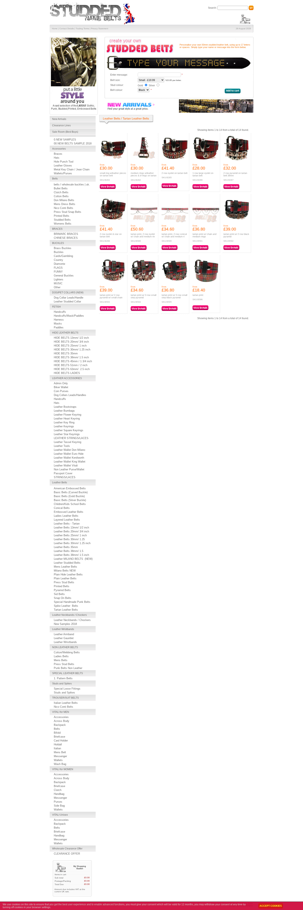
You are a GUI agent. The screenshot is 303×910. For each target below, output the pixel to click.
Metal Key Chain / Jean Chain (71, 169)
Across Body (61, 721)
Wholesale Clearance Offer (67, 848)
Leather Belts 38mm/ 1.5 (68, 551)
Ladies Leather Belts (66, 515)
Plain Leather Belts (65, 578)
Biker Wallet (61, 387)
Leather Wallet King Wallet (69, 461)
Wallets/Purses (63, 173)
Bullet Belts (61, 188)
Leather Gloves (63, 165)
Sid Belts (59, 594)
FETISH (56, 306)
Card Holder (61, 740)
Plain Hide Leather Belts (68, 574)
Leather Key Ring (64, 422)
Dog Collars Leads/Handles (70, 395)
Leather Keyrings (64, 426)
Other (57, 287)
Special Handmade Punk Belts (72, 601)
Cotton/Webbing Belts (67, 652)
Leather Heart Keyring (67, 418)
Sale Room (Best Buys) (65, 131)
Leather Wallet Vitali (66, 465)
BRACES (57, 228)
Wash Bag (60, 764)
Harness (59, 319)
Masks (58, 323)
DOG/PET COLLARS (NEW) (67, 292)
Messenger (60, 756)
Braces (58, 153)
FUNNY (58, 271)
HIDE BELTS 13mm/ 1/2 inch (71, 337)
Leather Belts (59, 482)
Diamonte (59, 263)
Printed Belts (61, 215)
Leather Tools (62, 445)
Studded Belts (62, 219)
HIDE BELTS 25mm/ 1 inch (70, 345)
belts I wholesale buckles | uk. (72, 184)
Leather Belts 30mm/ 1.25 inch (72, 543)
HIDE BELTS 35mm (66, 353)
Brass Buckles (62, 248)
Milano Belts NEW (65, 570)
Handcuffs (60, 311)
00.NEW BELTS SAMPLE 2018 (73, 143)
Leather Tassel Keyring (67, 442)
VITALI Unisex (60, 814)
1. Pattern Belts (63, 678)
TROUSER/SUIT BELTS (65, 697)
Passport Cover (63, 473)
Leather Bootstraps (65, 406)
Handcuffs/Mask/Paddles (69, 315)
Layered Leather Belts (67, 519)
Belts (55, 178)
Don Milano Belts (64, 200)
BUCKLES (58, 243)
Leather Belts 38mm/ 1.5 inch (71, 554)
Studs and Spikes (62, 683)
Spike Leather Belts (66, 605)
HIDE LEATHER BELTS (65, 332)
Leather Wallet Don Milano (69, 449)
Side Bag (59, 805)
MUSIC (58, 283)
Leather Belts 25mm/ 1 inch (70, 535)
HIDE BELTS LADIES (67, 373)
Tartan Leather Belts (66, 609)
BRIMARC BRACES (66, 233)
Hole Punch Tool (63, 161)
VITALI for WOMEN (62, 769)
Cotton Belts (61, 196)
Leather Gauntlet (64, 638)
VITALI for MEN (60, 712)
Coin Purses (61, 391)
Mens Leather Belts (65, 566)
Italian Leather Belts (66, 702)
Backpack (60, 724)
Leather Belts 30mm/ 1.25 (69, 539)
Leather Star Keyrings (67, 434)
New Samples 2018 (65, 623)
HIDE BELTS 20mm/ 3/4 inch (71, 341)
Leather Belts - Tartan (67, 523)
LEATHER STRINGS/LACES (71, 438)
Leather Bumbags (64, 410)
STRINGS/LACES (64, 477)
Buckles (58, 252)
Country (58, 259)
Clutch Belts (61, 192)
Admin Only (61, 383)
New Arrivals (59, 119)
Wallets (58, 760)
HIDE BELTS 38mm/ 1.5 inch (71, 357)
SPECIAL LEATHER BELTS (67, 673)
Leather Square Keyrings (68, 430)
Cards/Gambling (63, 256)
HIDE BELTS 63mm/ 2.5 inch (72, 369)
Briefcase (59, 736)
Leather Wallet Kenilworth (69, 457)
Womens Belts (62, 223)
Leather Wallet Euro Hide (68, 453)
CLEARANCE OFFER (67, 853)
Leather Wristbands (63, 629)
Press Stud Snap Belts (67, 211)
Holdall (58, 744)
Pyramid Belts (62, 590)
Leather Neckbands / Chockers (69, 615)
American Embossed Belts (70, 488)
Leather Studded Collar (67, 301)
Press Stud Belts (64, 582)
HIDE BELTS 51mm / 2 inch (70, 365)
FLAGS (58, 267)
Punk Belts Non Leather (68, 668)
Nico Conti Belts (63, 208)
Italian (57, 748)
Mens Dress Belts (64, 204)
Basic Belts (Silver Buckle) (70, 500)
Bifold (57, 732)
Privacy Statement (99, 28)
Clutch (57, 790)
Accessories (59, 148)
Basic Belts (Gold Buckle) (69, 496)
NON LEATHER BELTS (65, 647)
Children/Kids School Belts (70, 504)
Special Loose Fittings (67, 688)
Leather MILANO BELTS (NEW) (73, 558)
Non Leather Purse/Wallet (69, 469)
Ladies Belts (61, 656)
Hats (56, 157)
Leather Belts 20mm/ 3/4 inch (71, 531)
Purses (58, 801)
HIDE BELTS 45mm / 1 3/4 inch (73, 361)
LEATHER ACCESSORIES (67, 378)
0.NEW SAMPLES (65, 139)
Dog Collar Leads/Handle (68, 297)
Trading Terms (82, 28)
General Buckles (64, 275)
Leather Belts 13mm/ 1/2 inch (71, 527)
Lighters (58, 279)
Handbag (59, 793)
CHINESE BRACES (66, 237)
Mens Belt (60, 752)
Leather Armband (64, 634)
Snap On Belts (62, 598)
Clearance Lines (61, 125)
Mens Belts (60, 660)
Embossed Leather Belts (68, 511)
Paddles (58, 327)
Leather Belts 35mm (66, 547)
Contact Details (66, 28)
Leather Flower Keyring (67, 414)
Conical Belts (62, 507)
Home (55, 28)
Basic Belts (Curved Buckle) (71, 492)
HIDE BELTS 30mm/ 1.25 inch (72, 349)
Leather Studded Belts (67, 562)
